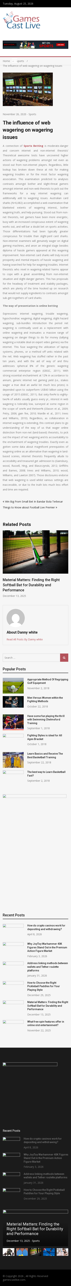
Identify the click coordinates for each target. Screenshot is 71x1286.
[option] (35, 564)
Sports (32, 114)
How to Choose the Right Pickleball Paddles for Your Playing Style (43, 986)
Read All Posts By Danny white (25, 639)
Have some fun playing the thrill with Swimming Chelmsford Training (46, 720)
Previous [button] (5, 566)
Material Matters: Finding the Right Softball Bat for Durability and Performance (31, 585)
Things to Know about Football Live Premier (29, 507)
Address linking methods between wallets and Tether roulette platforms (47, 967)
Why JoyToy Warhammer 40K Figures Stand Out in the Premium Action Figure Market (47, 947)
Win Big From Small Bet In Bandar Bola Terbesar (34, 501)
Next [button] (65, 566)
